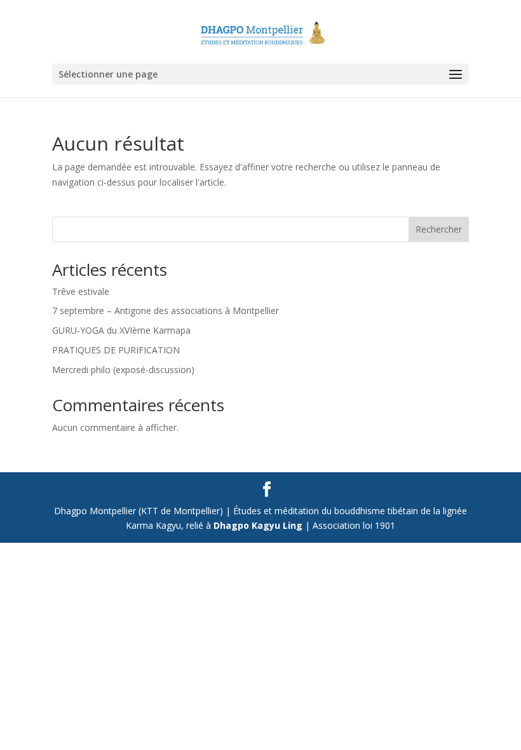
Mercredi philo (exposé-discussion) (123, 370)
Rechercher (439, 229)
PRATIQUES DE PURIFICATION (116, 350)
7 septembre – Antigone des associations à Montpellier (165, 310)
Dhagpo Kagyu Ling (257, 525)
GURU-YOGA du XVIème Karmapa (121, 330)
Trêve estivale (80, 291)
